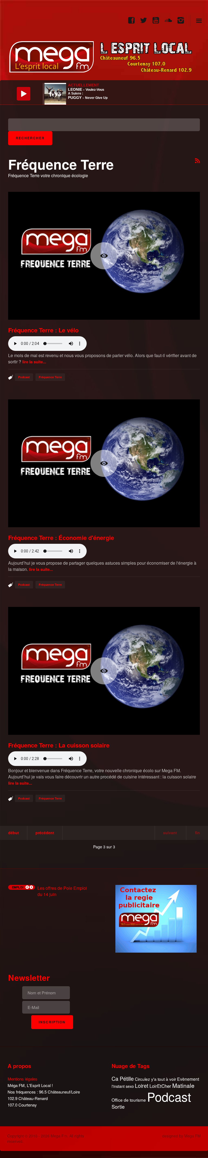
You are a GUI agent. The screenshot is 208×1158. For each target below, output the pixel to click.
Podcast (24, 377)
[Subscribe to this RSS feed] (197, 161)
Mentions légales (22, 1079)
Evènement (188, 1079)
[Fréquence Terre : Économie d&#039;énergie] (104, 463)
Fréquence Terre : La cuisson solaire (58, 745)
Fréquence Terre (50, 377)
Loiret (141, 1085)
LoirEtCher (160, 1086)
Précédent (44, 832)
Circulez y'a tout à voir (155, 1079)
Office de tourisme (129, 1099)
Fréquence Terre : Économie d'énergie (61, 537)
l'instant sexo (123, 1086)
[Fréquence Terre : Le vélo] (104, 256)
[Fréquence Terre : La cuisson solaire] (104, 671)
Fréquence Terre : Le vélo (43, 330)
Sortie (118, 1107)
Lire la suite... (34, 362)
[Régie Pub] (156, 918)
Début (13, 832)
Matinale (183, 1085)
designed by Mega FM (181, 1135)
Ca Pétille (123, 1079)
